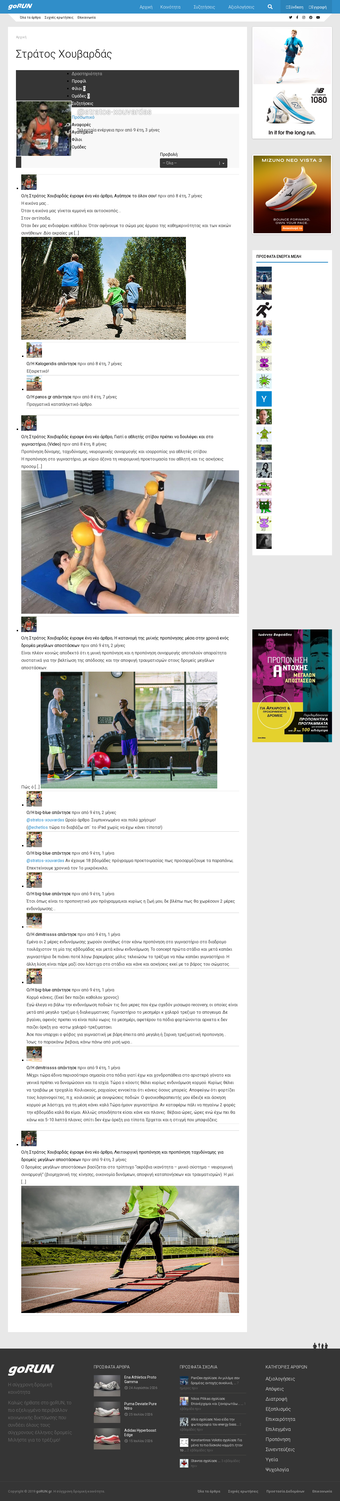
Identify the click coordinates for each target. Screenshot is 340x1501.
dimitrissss (46, 934)
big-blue (43, 812)
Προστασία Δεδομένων (285, 1491)
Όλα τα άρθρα (30, 17)
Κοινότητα (170, 7)
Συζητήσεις (204, 7)
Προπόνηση (278, 1439)
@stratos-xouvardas (45, 819)
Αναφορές (81, 124)
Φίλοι (79, 88)
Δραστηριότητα (87, 73)
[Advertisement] (292, 594)
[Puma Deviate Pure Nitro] (107, 1421)
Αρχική (146, 7)
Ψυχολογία (277, 1469)
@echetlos (38, 827)
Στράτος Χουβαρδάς (49, 195)
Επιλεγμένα (278, 1429)
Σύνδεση (296, 7)
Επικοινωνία (87, 17)
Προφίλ (79, 81)
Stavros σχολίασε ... (205, 1461)
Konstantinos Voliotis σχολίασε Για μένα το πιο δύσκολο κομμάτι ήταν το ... (211, 1445)
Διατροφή (276, 1399)
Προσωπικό (83, 117)
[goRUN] (25, 8)
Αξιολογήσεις (241, 7)
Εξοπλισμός (278, 1409)
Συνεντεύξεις (280, 1449)
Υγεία (272, 1459)
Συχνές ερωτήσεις (59, 17)
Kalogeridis (46, 363)
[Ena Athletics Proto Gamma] (107, 1394)
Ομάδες (81, 96)
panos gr (43, 396)
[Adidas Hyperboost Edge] (107, 1448)
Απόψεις (275, 1389)
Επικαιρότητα (280, 1419)
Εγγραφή (319, 7)
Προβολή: (169, 154)
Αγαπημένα (82, 132)
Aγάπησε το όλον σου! (135, 195)
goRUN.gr (44, 1491)
